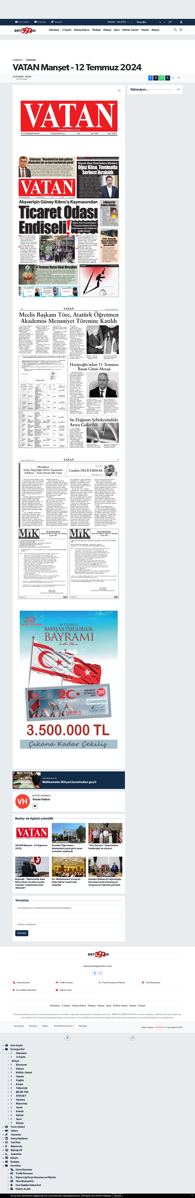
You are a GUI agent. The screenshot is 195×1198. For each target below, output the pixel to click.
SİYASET (21, 1096)
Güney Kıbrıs (81, 30)
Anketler (16, 1154)
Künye (155, 30)
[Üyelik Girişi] (179, 22)
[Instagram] (100, 973)
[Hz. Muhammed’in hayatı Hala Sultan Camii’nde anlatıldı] (69, 866)
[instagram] (132, 1038)
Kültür (20, 1115)
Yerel (19, 1107)
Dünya (107, 30)
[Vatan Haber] (22, 801)
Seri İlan (15, 1142)
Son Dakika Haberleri (26, 990)
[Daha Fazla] (167, 78)
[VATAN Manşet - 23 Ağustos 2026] (32, 833)
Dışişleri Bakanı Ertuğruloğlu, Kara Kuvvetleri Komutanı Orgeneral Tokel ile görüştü (105, 882)
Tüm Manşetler (152, 982)
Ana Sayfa (19, 1026)
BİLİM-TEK (22, 1092)
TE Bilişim (160, 1027)
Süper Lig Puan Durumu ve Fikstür (36, 1177)
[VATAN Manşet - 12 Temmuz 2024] (69, 118)
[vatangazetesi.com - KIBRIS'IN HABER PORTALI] (24, 29)
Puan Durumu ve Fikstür (113, 982)
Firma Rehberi (19, 1138)
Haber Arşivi (66, 990)
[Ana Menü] (180, 30)
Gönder (21, 933)
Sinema (20, 1099)
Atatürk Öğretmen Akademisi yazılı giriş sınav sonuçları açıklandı (67, 848)
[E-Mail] (34, 806)
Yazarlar (58, 22)
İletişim (33, 1026)
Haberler (17, 60)
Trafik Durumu (66, 982)
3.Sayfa (66, 30)
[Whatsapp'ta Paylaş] (161, 78)
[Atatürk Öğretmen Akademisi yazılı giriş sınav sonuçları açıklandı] (69, 833)
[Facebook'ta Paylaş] (150, 78)
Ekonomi (21, 1064)
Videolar (42, 22)
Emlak (19, 1111)
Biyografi (16, 1150)
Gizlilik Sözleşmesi (63, 1026)
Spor (117, 30)
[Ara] (175, 30)
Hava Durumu (23, 982)
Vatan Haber (41, 799)
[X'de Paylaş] (155, 78)
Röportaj (21, 1103)
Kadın (19, 1084)
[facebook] (67, 1038)
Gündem (54, 30)
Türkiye (96, 30)
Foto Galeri (23, 22)
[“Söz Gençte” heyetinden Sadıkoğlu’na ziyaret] (105, 833)
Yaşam (145, 30)
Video (14, 1131)
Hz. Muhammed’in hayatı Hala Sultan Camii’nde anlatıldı (66, 882)
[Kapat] (193, 1196)
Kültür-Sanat (130, 30)
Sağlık (20, 1080)
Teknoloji (21, 1088)
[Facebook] (94, 973)
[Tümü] (178, 89)
